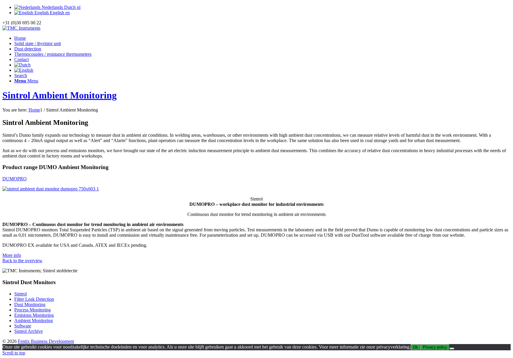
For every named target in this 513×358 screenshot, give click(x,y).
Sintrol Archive (28, 331)
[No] (451, 348)
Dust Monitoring (29, 304)
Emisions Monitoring (34, 315)
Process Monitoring (32, 309)
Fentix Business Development (46, 341)
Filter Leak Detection (34, 299)
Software (22, 325)
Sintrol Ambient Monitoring (59, 95)
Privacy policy (435, 347)
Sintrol (20, 293)
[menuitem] (262, 38)
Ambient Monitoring (33, 320)
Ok (415, 347)
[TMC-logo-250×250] (21, 28)
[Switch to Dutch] (22, 64)
